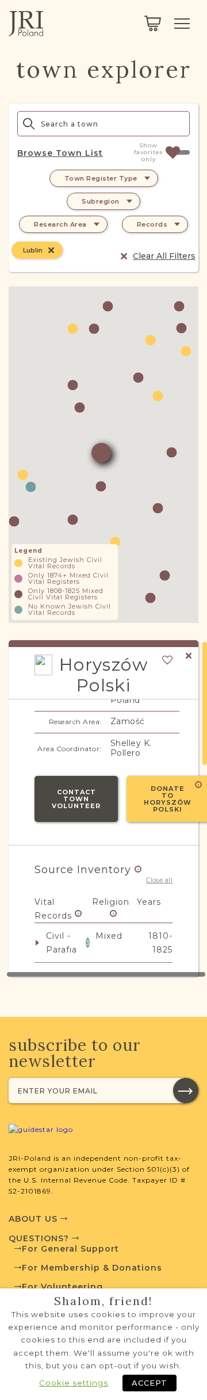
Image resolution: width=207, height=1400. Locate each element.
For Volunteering (62, 1287)
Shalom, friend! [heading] (103, 1301)
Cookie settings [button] (73, 1382)
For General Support (70, 1249)
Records (152, 224)
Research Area (60, 224)
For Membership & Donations (92, 1268)
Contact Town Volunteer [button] (76, 799)
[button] (94, 329)
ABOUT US (34, 1219)
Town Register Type (100, 178)
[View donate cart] (152, 24)
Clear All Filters (164, 256)
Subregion (101, 201)
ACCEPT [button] (149, 1382)
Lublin (33, 250)
